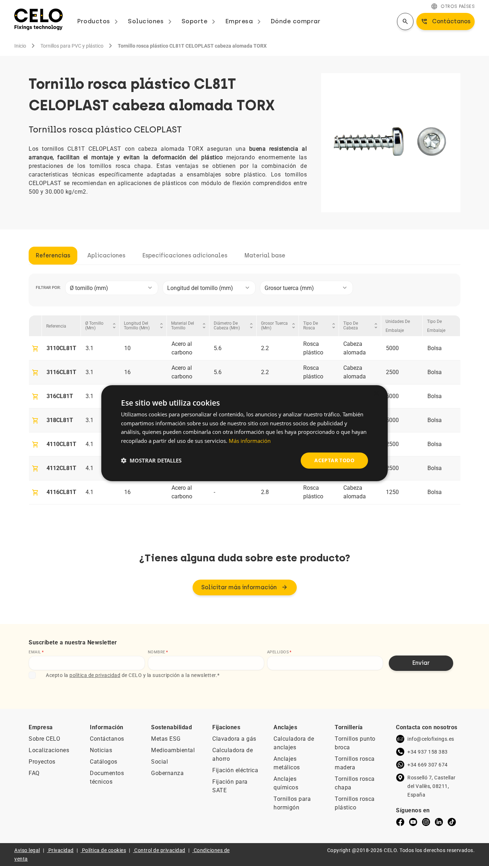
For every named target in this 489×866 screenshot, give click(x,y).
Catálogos (103, 761)
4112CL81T (61, 468)
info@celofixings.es (430, 739)
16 (127, 372)
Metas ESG (166, 738)
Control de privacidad (159, 850)
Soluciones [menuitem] (151, 21)
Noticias (101, 750)
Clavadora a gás (234, 738)
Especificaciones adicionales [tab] (184, 255)
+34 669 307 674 (427, 765)
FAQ (34, 773)
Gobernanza (167, 773)
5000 (392, 348)
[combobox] (111, 288)
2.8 (265, 492)
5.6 (218, 348)
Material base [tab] (265, 255)
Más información (250, 440)
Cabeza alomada (354, 348)
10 (127, 348)
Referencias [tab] (53, 255)
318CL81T (60, 420)
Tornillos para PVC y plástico (71, 46)
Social (159, 761)
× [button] (376, 393)
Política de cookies (104, 850)
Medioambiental (173, 750)
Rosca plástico (313, 348)
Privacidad (61, 850)
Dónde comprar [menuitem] (296, 21)
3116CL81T (61, 372)
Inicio (20, 46)
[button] (151, 460)
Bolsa (434, 348)
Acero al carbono (181, 348)
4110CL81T (61, 444)
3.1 (89, 348)
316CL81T (60, 396)
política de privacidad (94, 675)
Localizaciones (49, 750)
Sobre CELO (44, 738)
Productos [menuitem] (99, 21)
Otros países (453, 6)
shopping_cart (35, 348)
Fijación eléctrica (235, 770)
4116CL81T (61, 492)
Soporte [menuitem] (199, 21)
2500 (392, 372)
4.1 (89, 444)
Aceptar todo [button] (334, 460)
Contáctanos (107, 738)
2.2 (265, 348)
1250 (392, 492)
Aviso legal (27, 850)
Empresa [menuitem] (244, 21)
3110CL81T (61, 348)
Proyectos (42, 761)
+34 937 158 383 (427, 752)
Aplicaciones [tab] (106, 255)
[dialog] (244, 433)
